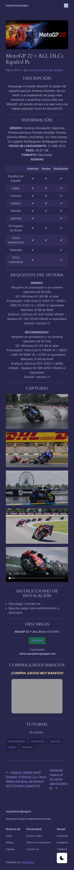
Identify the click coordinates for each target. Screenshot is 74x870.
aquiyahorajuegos (17, 5)
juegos (12, 747)
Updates (58, 70)
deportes (56, 741)
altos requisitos (16, 741)
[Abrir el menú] (66, 5)
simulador (27, 747)
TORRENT (37, 640)
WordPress (28, 862)
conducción (37, 741)
